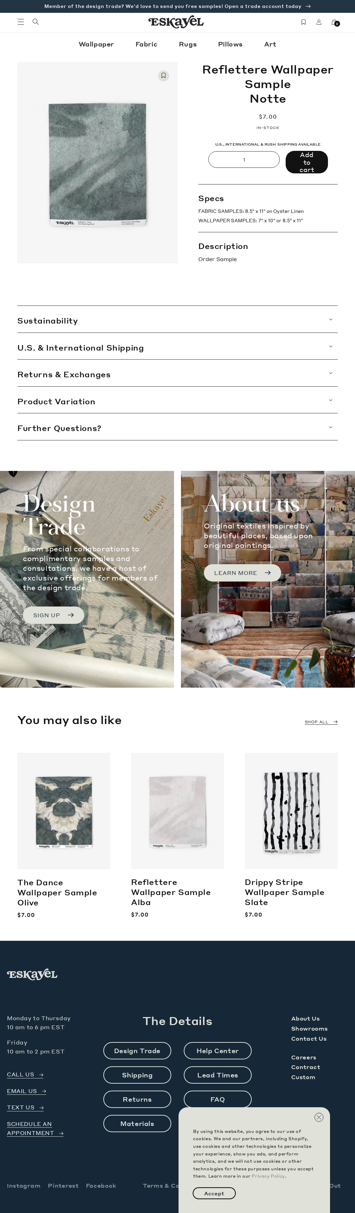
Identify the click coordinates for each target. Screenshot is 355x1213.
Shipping (137, 1075)
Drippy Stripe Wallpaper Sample (285, 891)
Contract (305, 1066)
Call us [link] (20, 1074)
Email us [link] (22, 1091)
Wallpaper (97, 44)
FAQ (217, 1099)
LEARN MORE (235, 572)
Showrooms (309, 1028)
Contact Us (309, 1038)
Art (270, 44)
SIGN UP (46, 615)
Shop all (317, 722)
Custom (303, 1077)
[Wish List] (303, 21)
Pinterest (63, 1185)
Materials (137, 1123)
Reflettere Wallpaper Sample (171, 891)
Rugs (189, 44)
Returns (137, 1099)
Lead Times (217, 1075)
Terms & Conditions (174, 1185)
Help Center (218, 1051)
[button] (20, 21)
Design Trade (137, 1051)
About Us (305, 1018)
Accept (214, 1193)
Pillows (231, 44)
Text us (20, 1107)
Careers (304, 1057)
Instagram (24, 1185)
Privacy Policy (268, 1176)
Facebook (101, 1185)
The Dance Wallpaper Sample (57, 892)
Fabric (147, 44)
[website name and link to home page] (176, 22)
